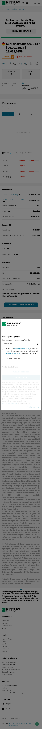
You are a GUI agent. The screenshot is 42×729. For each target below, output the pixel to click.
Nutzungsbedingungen (21, 349)
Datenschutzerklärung (13, 353)
